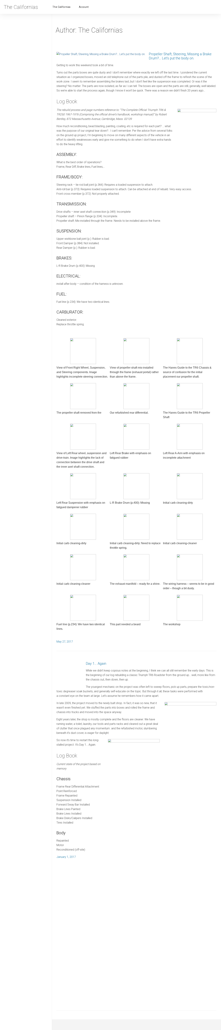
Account (84, 7)
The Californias (61, 7)
